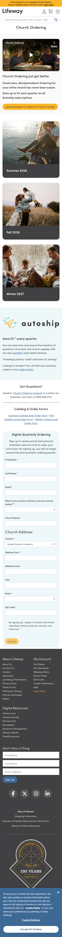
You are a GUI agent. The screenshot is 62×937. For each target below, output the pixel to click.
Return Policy (40, 675)
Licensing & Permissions (14, 679)
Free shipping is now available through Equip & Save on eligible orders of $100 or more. (31, 3)
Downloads (8, 724)
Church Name (12, 517)
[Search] (55, 19)
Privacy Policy (10, 683)
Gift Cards (39, 679)
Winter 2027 (15, 293)
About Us (7, 664)
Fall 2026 (13, 232)
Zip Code (10, 607)
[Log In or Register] (44, 11)
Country (9, 538)
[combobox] (31, 19)
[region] (31, 912)
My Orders (39, 664)
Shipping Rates (41, 671)
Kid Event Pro (9, 721)
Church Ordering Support (27, 393)
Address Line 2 (12, 566)
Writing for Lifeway (12, 691)
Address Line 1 (12, 552)
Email (8, 487)
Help (36, 687)
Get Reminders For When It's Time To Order (30, 106)
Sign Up (9, 779)
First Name (11, 459)
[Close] (58, 892)
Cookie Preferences (43, 683)
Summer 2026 (17, 170)
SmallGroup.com (11, 736)
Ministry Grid (9, 713)
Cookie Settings (31, 920)
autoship (18, 352)
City (7, 579)
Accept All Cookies (31, 929)
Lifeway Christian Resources (25, 825)
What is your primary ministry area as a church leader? (29, 502)
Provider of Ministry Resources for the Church (26, 821)
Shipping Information (26, 816)
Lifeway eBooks (10, 732)
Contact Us (8, 668)
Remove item (51, 544)
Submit (12, 641)
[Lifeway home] (13, 11)
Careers (7, 671)
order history (26, 369)
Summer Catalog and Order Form (28, 415)
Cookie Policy (32, 907)
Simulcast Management (15, 728)
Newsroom (8, 675)
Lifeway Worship (11, 717)
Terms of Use (9, 687)
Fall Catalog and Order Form (29, 417)
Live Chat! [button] (39, 691)
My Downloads (41, 668)
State (8, 593)
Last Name (11, 473)
